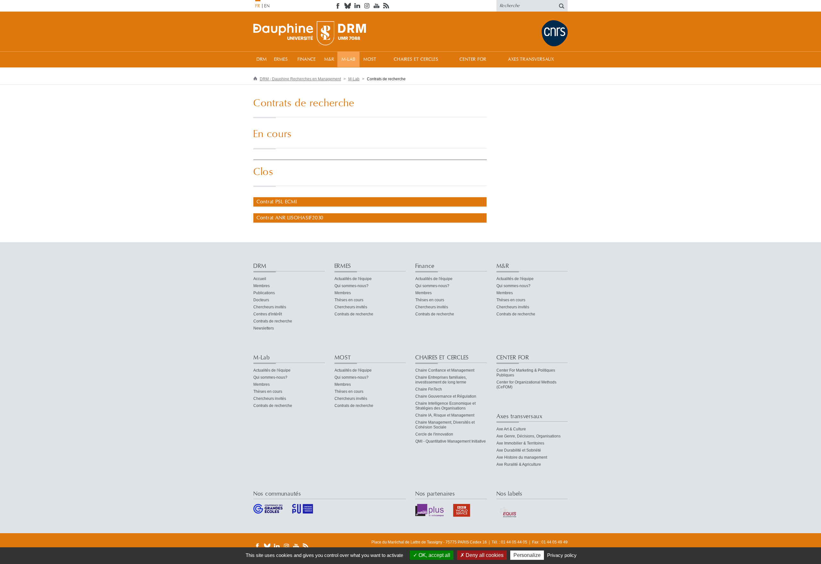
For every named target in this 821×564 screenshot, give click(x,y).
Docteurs (261, 300)
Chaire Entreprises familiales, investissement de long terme (441, 379)
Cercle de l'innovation (434, 434)
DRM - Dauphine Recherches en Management (300, 79)
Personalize (527, 555)
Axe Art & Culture (511, 429)
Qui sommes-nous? (351, 286)
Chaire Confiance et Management (444, 370)
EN (267, 6)
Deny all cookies (484, 555)
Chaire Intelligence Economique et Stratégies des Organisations (445, 405)
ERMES (281, 59)
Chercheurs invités (269, 307)
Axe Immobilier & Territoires (520, 443)
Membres (261, 286)
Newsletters (263, 328)
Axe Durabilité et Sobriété (518, 450)
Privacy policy (562, 555)
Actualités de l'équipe (353, 279)
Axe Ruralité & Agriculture (518, 464)
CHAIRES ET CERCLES (416, 59)
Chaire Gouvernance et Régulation (445, 396)
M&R (329, 59)
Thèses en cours (348, 300)
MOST (370, 59)
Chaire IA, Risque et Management (444, 415)
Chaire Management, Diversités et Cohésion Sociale (445, 424)
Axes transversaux (531, 59)
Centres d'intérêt (267, 314)
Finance (307, 59)
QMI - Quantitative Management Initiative (450, 441)
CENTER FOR (473, 59)
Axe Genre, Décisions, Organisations (528, 436)
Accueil (259, 279)
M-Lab (348, 59)
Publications (264, 293)
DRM (262, 59)
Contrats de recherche (272, 321)
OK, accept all (433, 555)
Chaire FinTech (428, 389)
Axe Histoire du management (521, 457)
